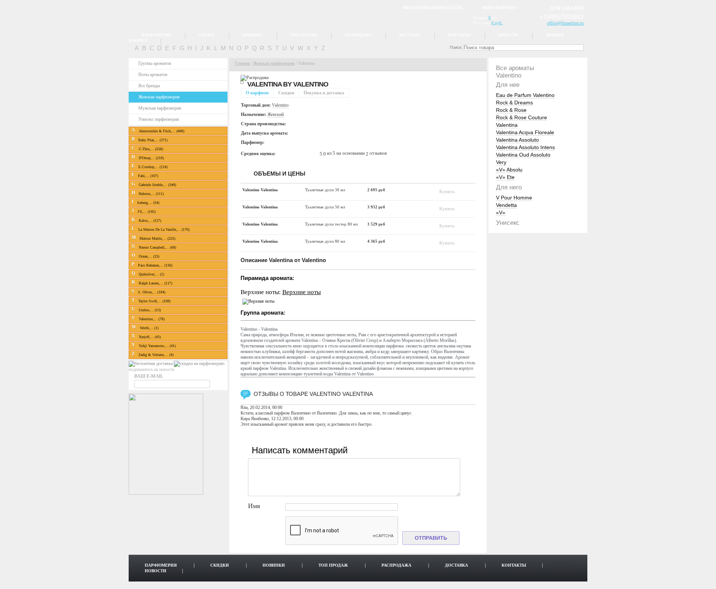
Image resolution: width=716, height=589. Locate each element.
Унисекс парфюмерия (158, 119)
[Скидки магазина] (199, 363)
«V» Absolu (509, 170)
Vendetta (506, 205)
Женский (275, 114)
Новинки (252, 35)
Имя (254, 506)
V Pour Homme (514, 198)
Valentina (507, 125)
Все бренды (149, 85)
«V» (500, 212)
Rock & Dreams (514, 102)
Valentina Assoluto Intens (525, 147)
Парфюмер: (252, 142)
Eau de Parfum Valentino (525, 95)
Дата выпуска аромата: (264, 133)
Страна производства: (263, 123)
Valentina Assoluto (517, 140)
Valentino (310, 84)
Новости (508, 35)
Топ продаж (303, 35)
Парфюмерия (156, 35)
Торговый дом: (256, 105)
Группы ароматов (154, 63)
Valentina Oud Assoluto (523, 155)
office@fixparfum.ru (565, 23)
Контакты (459, 35)
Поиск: (456, 47)
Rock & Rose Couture (521, 117)
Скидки (206, 35)
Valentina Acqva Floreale (525, 132)
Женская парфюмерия (159, 97)
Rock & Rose (511, 110)
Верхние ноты (301, 292)
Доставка (409, 35)
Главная (242, 63)
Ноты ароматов (152, 74)
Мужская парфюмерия (159, 108)
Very (501, 162)
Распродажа (358, 35)
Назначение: (253, 114)
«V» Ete (505, 177)
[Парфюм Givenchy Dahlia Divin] (166, 493)
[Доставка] (151, 363)
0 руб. (497, 23)
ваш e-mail (148, 376)
